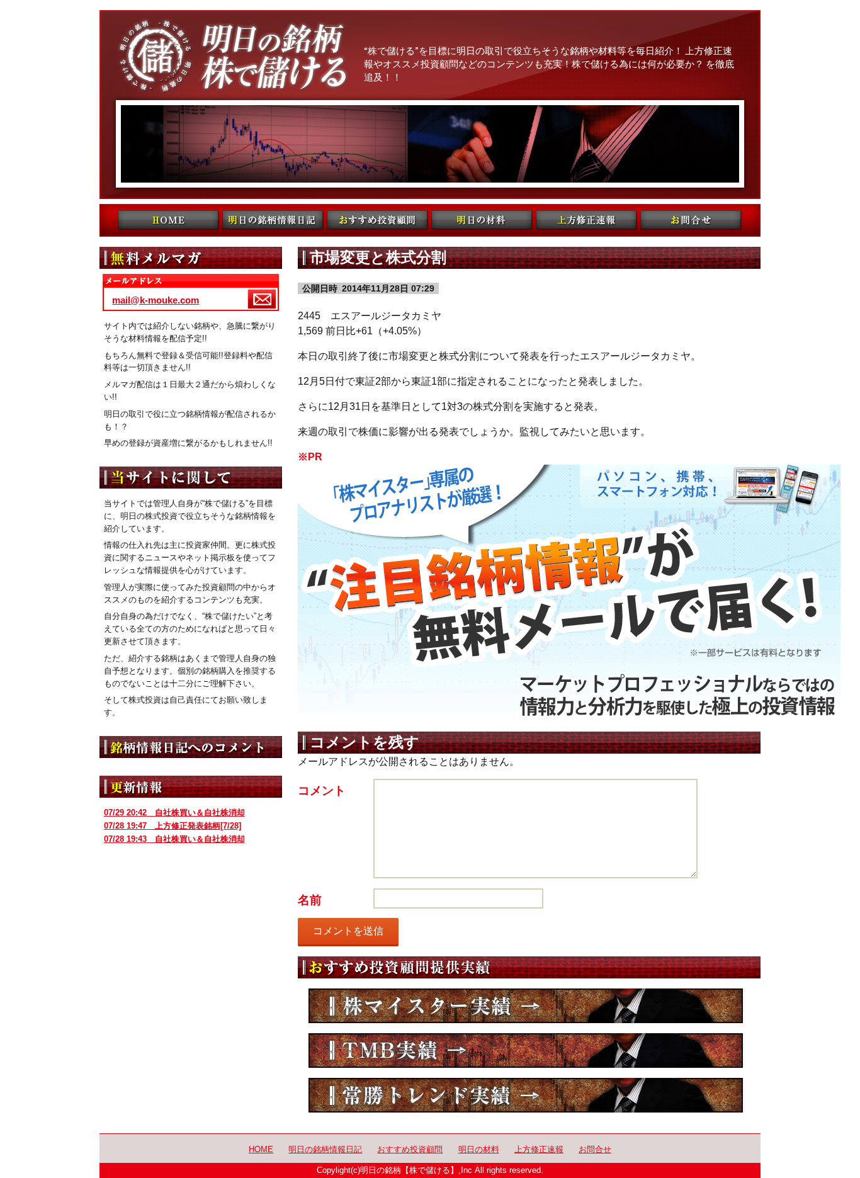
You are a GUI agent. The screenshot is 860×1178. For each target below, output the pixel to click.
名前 (310, 900)
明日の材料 (478, 1149)
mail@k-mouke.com (155, 300)
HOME (261, 1149)
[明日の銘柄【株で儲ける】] (430, 104)
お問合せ (595, 1149)
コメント (322, 790)
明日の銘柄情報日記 (325, 1149)
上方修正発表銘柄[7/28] (172, 825)
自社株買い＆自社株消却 (174, 812)
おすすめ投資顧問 (410, 1149)
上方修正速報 (538, 1149)
